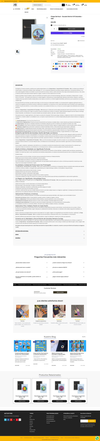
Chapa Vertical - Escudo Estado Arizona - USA (59, 397)
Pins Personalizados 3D (51, 421)
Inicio (33, 9)
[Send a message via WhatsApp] (97, 438)
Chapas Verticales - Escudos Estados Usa (66, 53)
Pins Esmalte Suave (50, 417)
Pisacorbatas (32, 431)
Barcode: (52, 52)
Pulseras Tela (32, 419)
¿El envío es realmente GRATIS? (59, 267)
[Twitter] (5, 420)
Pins (30, 417)
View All (83, 336)
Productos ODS (32, 429)
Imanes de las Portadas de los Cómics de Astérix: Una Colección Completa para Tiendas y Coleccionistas (77, 354)
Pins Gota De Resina (50, 419)
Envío (64, 419)
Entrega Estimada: (56, 43)
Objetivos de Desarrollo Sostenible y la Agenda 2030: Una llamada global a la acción (58, 354)
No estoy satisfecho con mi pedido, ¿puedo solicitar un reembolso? (28, 277)
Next (84, 391)
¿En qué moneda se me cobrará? (23, 272)
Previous (16, 391)
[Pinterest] (11, 420)
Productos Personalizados (56, 9)
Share (83, 36)
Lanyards (31, 426)
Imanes (31, 424)
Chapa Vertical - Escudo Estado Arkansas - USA (78, 397)
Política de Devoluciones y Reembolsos (70, 416)
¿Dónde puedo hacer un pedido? (23, 267)
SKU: (52, 50)
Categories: (53, 53)
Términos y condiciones (67, 417)
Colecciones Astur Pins (72, 9)
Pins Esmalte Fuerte (50, 416)
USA (30, 428)
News (16, 341)
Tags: (52, 55)
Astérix (31, 416)
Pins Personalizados (42, 9)
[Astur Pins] (15, 5)
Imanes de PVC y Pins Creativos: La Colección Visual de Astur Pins (40, 354)
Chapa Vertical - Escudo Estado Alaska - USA (40, 397)
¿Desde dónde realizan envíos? (23, 262)
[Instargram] (14, 420)
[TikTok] (20, 420)
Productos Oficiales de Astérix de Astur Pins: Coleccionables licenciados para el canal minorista (22, 354)
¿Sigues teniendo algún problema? (60, 276)
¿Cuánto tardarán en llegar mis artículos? (62, 262)
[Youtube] (17, 420)
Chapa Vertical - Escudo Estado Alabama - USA (22, 397)
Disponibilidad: (53, 49)
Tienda (27, 9)
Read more (17, 365)
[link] (22, 346)
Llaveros (31, 421)
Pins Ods (26, 12)
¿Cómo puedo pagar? (57, 272)
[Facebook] (8, 420)
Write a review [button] (60, 292)
